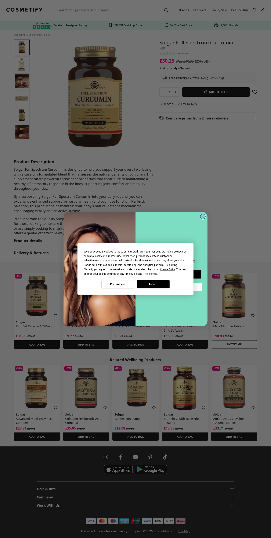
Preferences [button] (150, 273)
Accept (153, 284)
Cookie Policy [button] (167, 269)
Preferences (118, 284)
